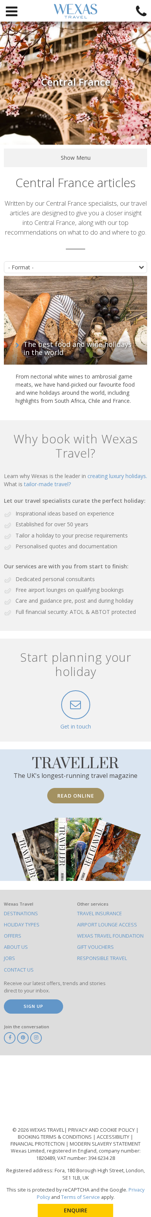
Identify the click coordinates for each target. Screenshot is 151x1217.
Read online (75, 795)
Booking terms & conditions (55, 1137)
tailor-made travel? (47, 484)
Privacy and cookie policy (102, 1130)
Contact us (19, 970)
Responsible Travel (102, 958)
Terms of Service (80, 1197)
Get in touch (75, 726)
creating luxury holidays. (117, 476)
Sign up (33, 1006)
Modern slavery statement (105, 1144)
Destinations (21, 913)
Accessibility (113, 1137)
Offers (12, 936)
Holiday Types (21, 924)
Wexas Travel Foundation (110, 936)
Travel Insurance (99, 913)
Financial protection (38, 1144)
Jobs (9, 958)
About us (16, 947)
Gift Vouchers (95, 947)
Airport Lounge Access (107, 924)
